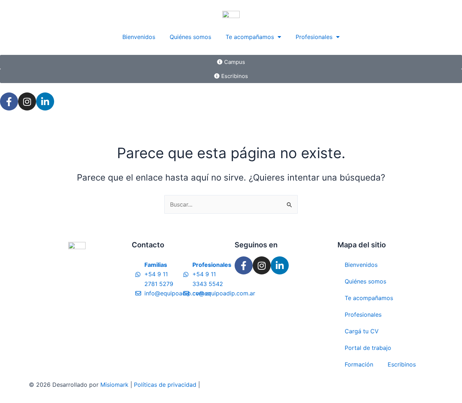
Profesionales (314, 36)
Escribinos (402, 364)
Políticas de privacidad (165, 384)
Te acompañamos (250, 36)
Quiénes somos (190, 36)
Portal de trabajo (368, 347)
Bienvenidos (138, 36)
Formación (359, 364)
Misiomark (115, 384)
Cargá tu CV (362, 331)
